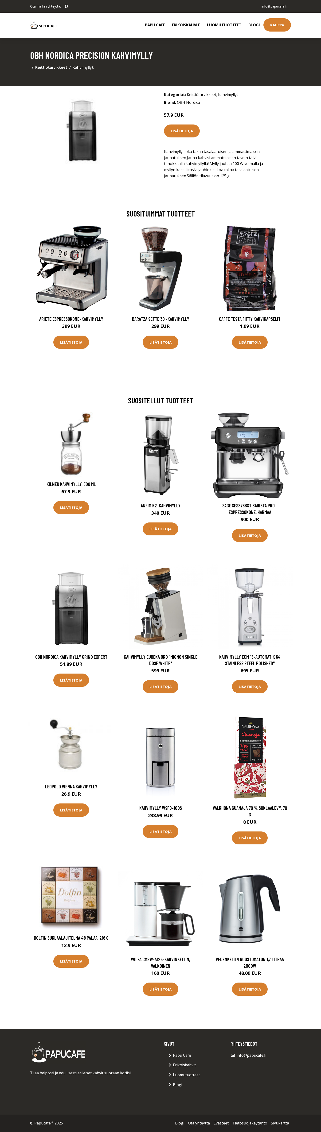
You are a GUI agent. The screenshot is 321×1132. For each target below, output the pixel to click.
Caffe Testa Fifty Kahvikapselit (250, 319)
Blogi (254, 25)
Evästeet (221, 1123)
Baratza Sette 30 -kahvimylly (160, 319)
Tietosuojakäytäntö (249, 1123)
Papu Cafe (155, 25)
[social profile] (66, 6)
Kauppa (277, 25)
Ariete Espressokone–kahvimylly (71, 319)
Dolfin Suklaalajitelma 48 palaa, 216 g (71, 938)
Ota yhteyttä (199, 1123)
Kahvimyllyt (83, 67)
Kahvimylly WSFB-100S (160, 808)
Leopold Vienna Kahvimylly (71, 786)
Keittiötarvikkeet (51, 67)
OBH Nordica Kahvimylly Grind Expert (71, 657)
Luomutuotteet (224, 25)
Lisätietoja (182, 130)
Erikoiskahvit (186, 25)
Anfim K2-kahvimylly (160, 505)
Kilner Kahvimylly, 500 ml (71, 484)
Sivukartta (280, 1123)
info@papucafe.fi (274, 6)
